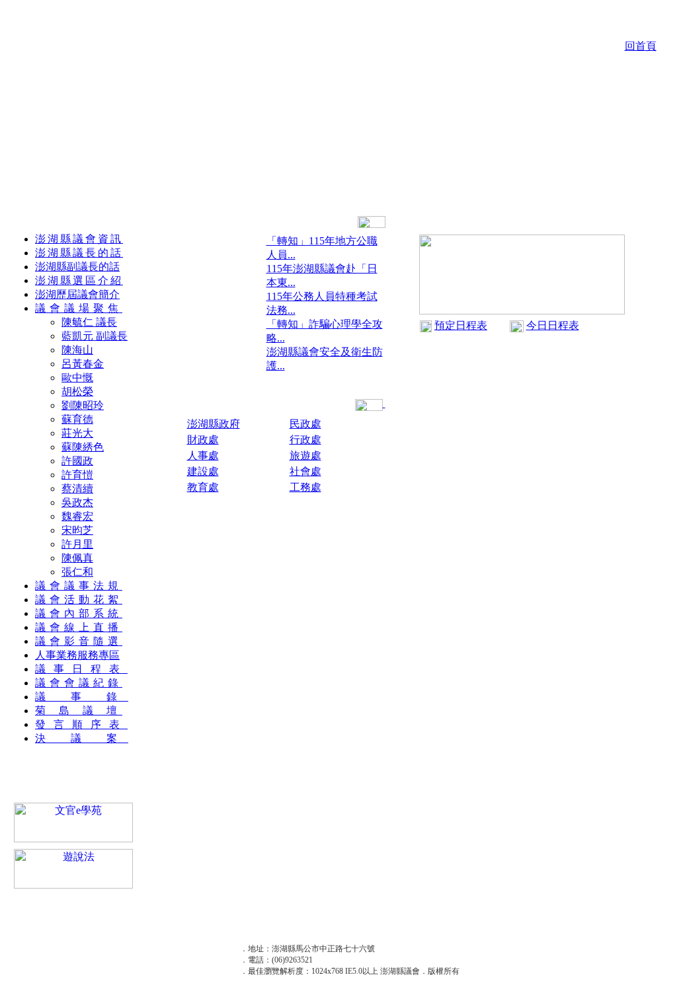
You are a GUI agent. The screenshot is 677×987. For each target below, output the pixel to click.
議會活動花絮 (78, 599)
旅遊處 (305, 455)
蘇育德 (77, 419)
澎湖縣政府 (213, 423)
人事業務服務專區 (77, 655)
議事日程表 (81, 669)
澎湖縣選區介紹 (79, 280)
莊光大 (77, 433)
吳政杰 (77, 502)
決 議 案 (81, 738)
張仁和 (77, 571)
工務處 (305, 487)
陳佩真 (77, 558)
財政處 (203, 439)
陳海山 (77, 349)
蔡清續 (77, 488)
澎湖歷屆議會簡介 (77, 294)
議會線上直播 (78, 627)
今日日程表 (552, 325)
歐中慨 (77, 377)
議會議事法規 (78, 585)
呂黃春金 (82, 363)
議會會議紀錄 (78, 682)
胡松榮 (77, 391)
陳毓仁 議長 (89, 322)
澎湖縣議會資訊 (79, 238)
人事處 (203, 455)
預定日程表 (460, 325)
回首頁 (641, 46)
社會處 (305, 471)
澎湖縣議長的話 (79, 252)
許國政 (77, 460)
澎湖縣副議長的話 (77, 266)
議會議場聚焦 (78, 308)
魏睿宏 (77, 516)
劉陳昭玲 (82, 405)
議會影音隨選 (78, 641)
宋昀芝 (77, 530)
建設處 (203, 471)
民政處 (305, 423)
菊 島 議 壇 (78, 710)
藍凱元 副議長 (94, 336)
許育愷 (77, 474)
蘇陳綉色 (82, 447)
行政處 (305, 439)
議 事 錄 (81, 696)
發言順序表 (81, 724)
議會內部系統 (78, 613)
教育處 (203, 487)
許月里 (77, 544)
